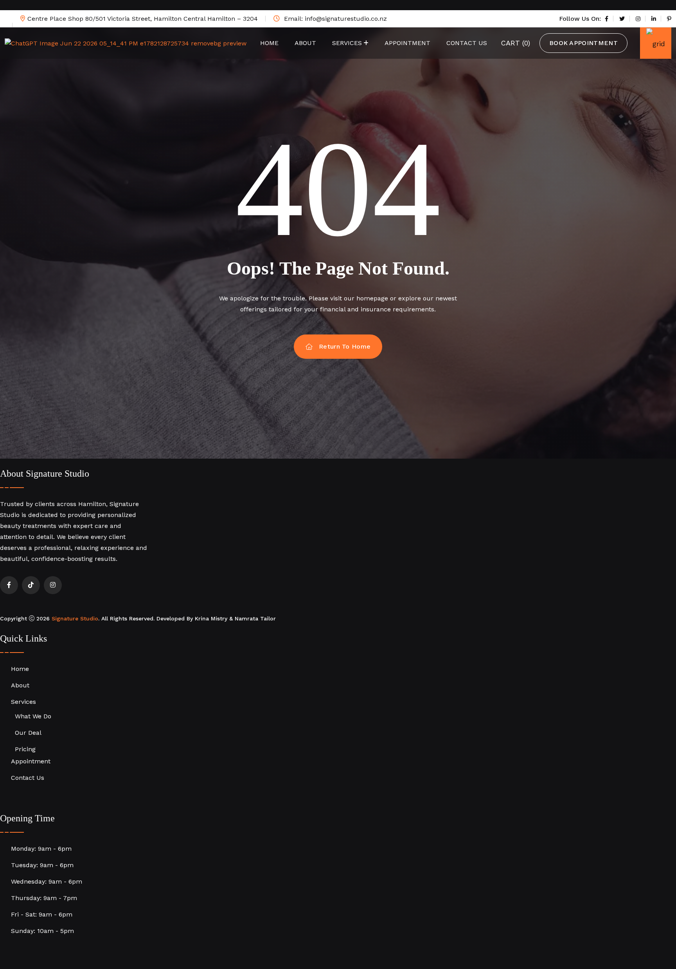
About (305, 43)
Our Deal (28, 732)
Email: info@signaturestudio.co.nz (334, 18)
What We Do (33, 716)
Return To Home (344, 346)
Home (269, 43)
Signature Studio (75, 618)
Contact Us (466, 43)
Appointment (407, 43)
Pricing (25, 749)
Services (347, 43)
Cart (515, 43)
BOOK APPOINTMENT (583, 43)
